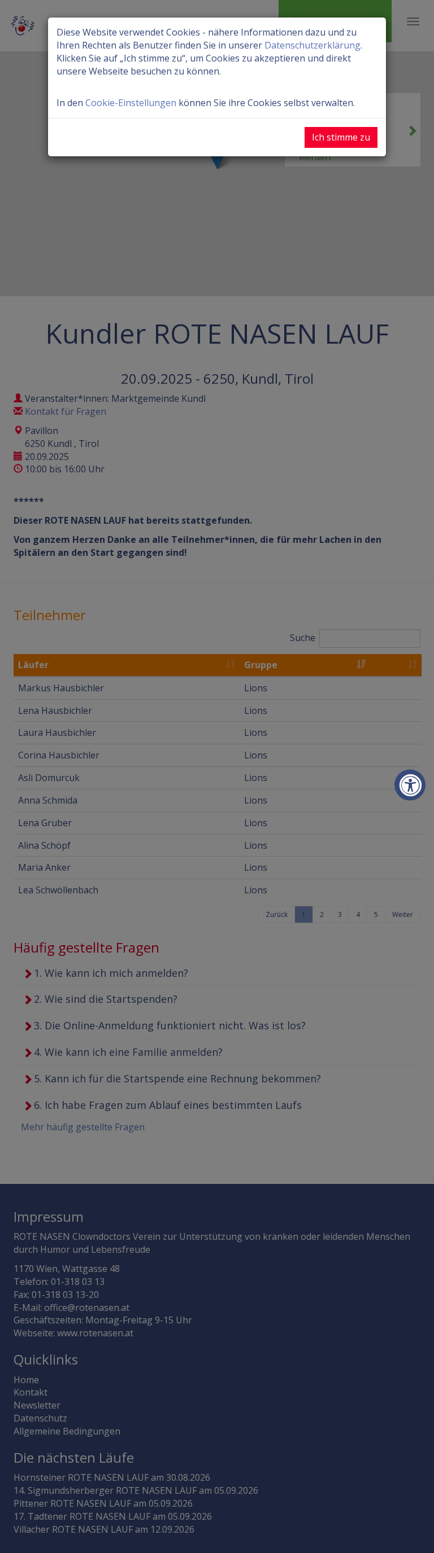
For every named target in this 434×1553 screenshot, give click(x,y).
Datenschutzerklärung (312, 45)
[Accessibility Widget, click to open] (410, 785)
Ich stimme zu (341, 137)
